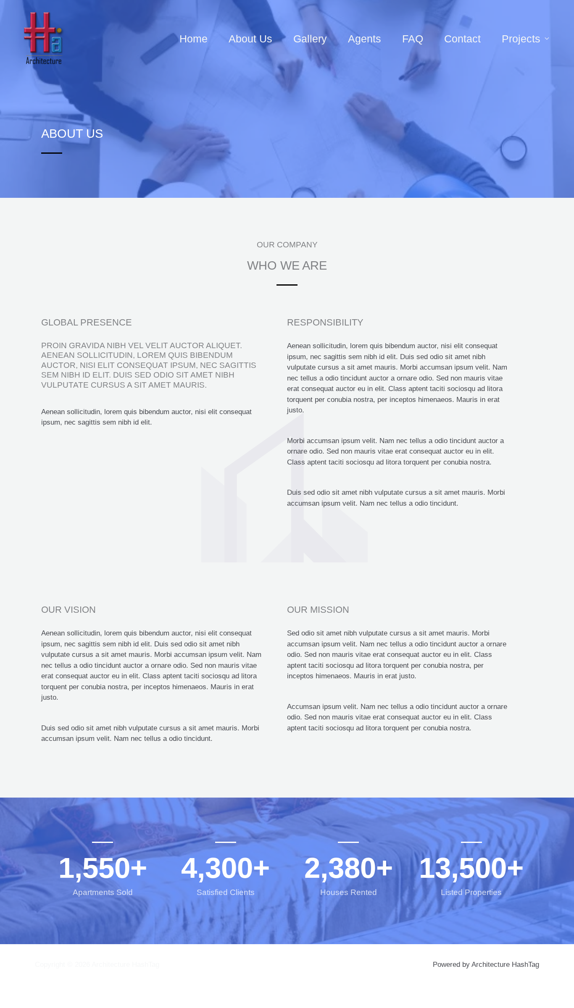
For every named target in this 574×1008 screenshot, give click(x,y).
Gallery (310, 39)
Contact (462, 39)
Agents (364, 39)
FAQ (412, 39)
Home (193, 39)
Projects (521, 39)
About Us (250, 39)
